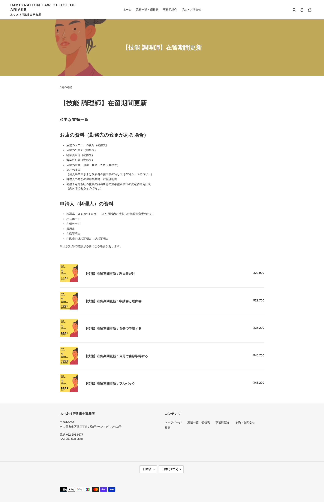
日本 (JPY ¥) (170, 469)
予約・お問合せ (245, 422)
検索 (167, 427)
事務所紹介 (222, 422)
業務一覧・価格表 (198, 422)
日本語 (147, 469)
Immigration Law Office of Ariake (43, 7)
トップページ (173, 422)
